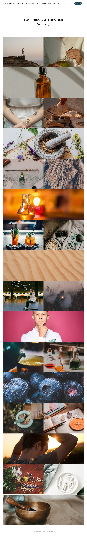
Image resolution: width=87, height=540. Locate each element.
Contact (54, 3)
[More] (59, 3)
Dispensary (43, 3)
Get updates (78, 3)
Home (27, 3)
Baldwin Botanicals (14, 3)
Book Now (32, 3)
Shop (38, 3)
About (49, 3)
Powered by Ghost (49, 531)
